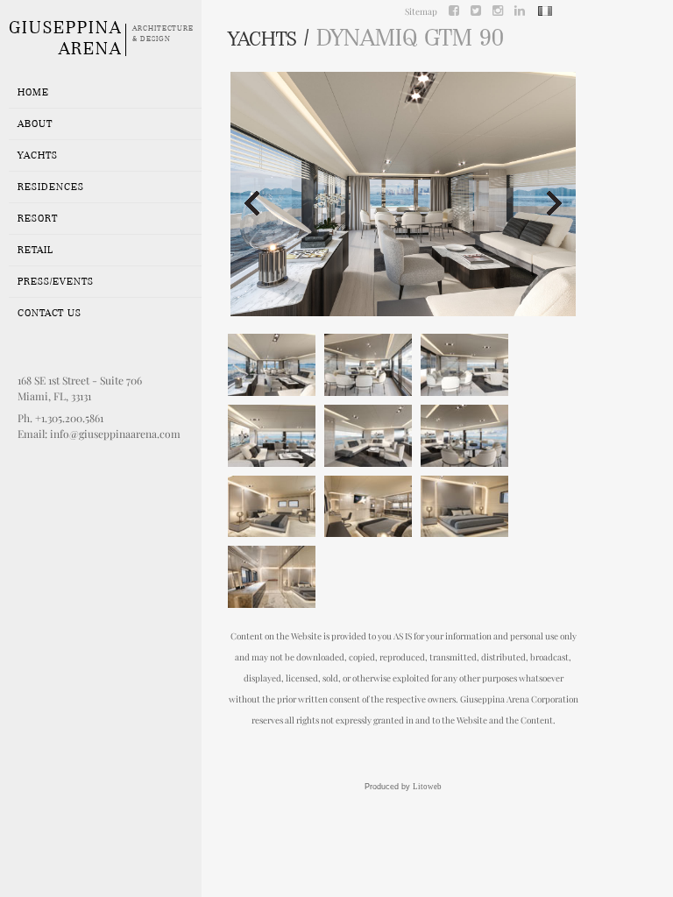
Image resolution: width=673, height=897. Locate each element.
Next (556, 203)
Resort (38, 218)
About (35, 123)
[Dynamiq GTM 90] (271, 365)
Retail (35, 249)
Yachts (38, 155)
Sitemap (421, 11)
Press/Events (56, 281)
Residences (51, 186)
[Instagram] (497, 10)
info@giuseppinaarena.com (115, 434)
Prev (251, 203)
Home (33, 92)
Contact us (49, 312)
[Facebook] (454, 10)
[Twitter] (476, 10)
